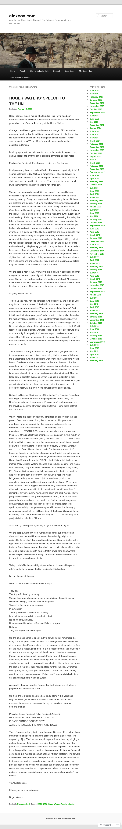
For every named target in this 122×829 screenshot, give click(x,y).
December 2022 (97, 169)
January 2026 (96, 99)
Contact (56, 70)
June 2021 (94, 191)
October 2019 (96, 222)
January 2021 (96, 203)
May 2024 (94, 137)
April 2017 (94, 260)
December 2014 (97, 319)
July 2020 (94, 209)
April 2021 (94, 194)
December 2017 (97, 250)
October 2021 (96, 184)
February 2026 (96, 96)
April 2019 (94, 231)
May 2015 (94, 304)
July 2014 (94, 326)
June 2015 (94, 300)
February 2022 (96, 181)
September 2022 (97, 172)
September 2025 (97, 112)
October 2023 (96, 153)
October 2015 (96, 288)
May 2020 (94, 216)
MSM (39, 804)
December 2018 (97, 241)
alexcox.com (22, 15)
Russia (64, 804)
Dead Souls (70, 70)
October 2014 (96, 322)
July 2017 (94, 256)
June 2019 (94, 228)
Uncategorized (23, 804)
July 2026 (94, 90)
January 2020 (96, 219)
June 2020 (94, 213)
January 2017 (96, 269)
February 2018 (96, 247)
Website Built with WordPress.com (60, 818)
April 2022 (94, 178)
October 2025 (96, 109)
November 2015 (97, 285)
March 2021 (95, 197)
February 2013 (96, 360)
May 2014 (94, 332)
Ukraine (71, 804)
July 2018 (94, 244)
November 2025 (97, 106)
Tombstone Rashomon (19, 77)
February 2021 (96, 200)
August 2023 (95, 156)
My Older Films (85, 70)
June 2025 (94, 118)
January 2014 (96, 335)
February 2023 (96, 165)
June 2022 (94, 175)
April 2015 (94, 307)
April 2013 (94, 354)
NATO (45, 804)
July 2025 (94, 115)
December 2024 (97, 125)
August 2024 (95, 128)
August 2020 (95, 206)
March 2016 (95, 278)
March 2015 (95, 310)
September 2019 (97, 225)
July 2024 (94, 131)
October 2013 (96, 338)
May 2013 (94, 351)
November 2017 (97, 253)
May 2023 (94, 159)
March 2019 (95, 234)
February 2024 (96, 143)
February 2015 (96, 313)
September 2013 (97, 341)
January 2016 (96, 282)
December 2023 (97, 147)
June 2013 (94, 348)
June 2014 (94, 329)
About (22, 70)
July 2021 (94, 187)
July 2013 (94, 344)
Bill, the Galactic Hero (39, 70)
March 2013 (95, 357)
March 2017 (95, 263)
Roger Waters (54, 804)
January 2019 (96, 238)
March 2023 (95, 162)
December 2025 (97, 103)
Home (12, 70)
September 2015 (97, 291)
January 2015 (96, 316)
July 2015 (94, 297)
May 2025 (94, 121)
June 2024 (94, 134)
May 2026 (94, 93)
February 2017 (96, 266)
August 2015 (95, 294)
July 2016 (94, 272)
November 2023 (97, 150)
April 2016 (94, 275)
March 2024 (95, 140)
